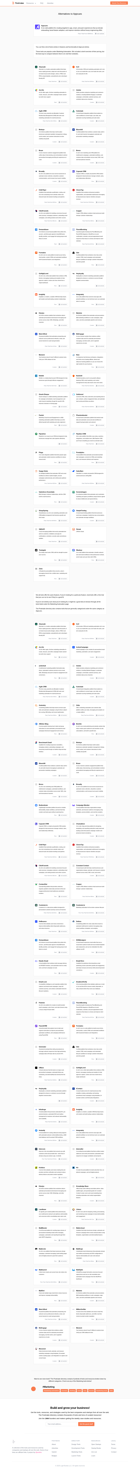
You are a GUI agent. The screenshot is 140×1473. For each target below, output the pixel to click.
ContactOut (43, 884)
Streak (78, 529)
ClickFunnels (43, 211)
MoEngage (80, 334)
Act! (77, 67)
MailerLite (42, 1249)
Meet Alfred (43, 334)
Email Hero (80, 961)
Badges (54, 1456)
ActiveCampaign (82, 647)
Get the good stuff (86, 1424)
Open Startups (96, 1444)
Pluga (41, 452)
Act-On (41, 90)
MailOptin (79, 1270)
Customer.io (43, 905)
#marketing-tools (101, 1390)
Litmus (78, 1209)
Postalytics (80, 452)
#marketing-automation (51, 1390)
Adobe (78, 90)
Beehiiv (79, 724)
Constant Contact (82, 865)
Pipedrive (42, 434)
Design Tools (76, 1444)
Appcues (44, 25)
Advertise (50, 3)
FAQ (41, 3)
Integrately (80, 294)
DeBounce (43, 921)
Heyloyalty (80, 273)
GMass (41, 1068)
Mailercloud (80, 1228)
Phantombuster (81, 415)
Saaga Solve (43, 471)
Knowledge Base (82, 1186)
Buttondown (43, 805)
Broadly (42, 171)
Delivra (78, 921)
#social (91, 1390)
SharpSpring (43, 510)
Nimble (41, 376)
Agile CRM (42, 111)
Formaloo (42, 252)
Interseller (79, 1149)
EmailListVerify (81, 982)
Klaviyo (41, 313)
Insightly (42, 294)
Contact (113, 1452)
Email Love (43, 982)
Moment (42, 355)
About (54, 1444)
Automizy (42, 705)
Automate (79, 111)
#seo (85, 1390)
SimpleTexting (81, 510)
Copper (79, 211)
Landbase (42, 1209)
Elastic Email (43, 961)
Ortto (78, 705)
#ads (111, 1390)
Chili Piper (42, 190)
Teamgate (42, 550)
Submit (54, 1452)
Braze (41, 150)
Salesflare (79, 471)
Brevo (78, 150)
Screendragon (81, 492)
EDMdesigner (81, 940)
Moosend (42, 1349)
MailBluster (43, 1228)
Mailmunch (43, 1270)
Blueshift (79, 129)
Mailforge (79, 1249)
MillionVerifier (81, 1309)
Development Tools (78, 1448)
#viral (79, 1390)
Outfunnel (79, 394)
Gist (77, 252)
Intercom (42, 1149)
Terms (113, 1444)
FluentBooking (81, 229)
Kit (77, 1167)
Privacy (113, 1448)
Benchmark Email (45, 742)
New (77, 355)
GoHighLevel (43, 273)
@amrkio (39, 1452)
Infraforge (42, 1109)
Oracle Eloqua (44, 394)
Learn (93, 1456)
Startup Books (96, 1448)
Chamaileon (80, 824)
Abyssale (42, 67)
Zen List (94, 1452)
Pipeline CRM (81, 434)
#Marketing (49, 1387)
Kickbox (42, 1167)
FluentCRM (43, 1026)
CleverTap (80, 190)
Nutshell (79, 376)
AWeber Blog (43, 724)
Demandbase (43, 229)
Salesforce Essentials (46, 492)
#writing (72, 1390)
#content (64, 1390)
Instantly (42, 1130)
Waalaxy (79, 550)
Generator (42, 1047)
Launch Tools (76, 1456)
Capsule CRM (81, 171)
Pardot (41, 415)
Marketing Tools (77, 1452)
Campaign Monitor (83, 805)
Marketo (79, 313)
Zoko (41, 569)
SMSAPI (42, 529)
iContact (79, 1088)
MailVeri (41, 1291)
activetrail (42, 666)
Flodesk (42, 1003)
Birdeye (41, 129)
